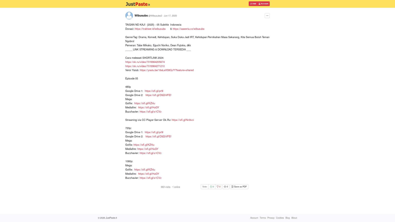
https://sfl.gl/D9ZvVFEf (158, 95)
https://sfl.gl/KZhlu (144, 103)
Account (264, 3)
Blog (287, 217)
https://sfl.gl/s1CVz (151, 111)
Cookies (280, 217)
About (294, 217)
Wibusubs (141, 15)
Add (254, 3)
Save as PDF (240, 186)
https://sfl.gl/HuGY (148, 107)
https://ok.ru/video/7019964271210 (145, 66)
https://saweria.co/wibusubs (188, 29)
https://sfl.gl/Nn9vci (183, 120)
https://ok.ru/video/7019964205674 (145, 62)
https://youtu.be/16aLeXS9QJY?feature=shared (167, 70)
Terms (263, 217)
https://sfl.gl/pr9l (154, 91)
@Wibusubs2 (155, 15)
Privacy (270, 217)
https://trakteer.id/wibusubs (150, 29)
